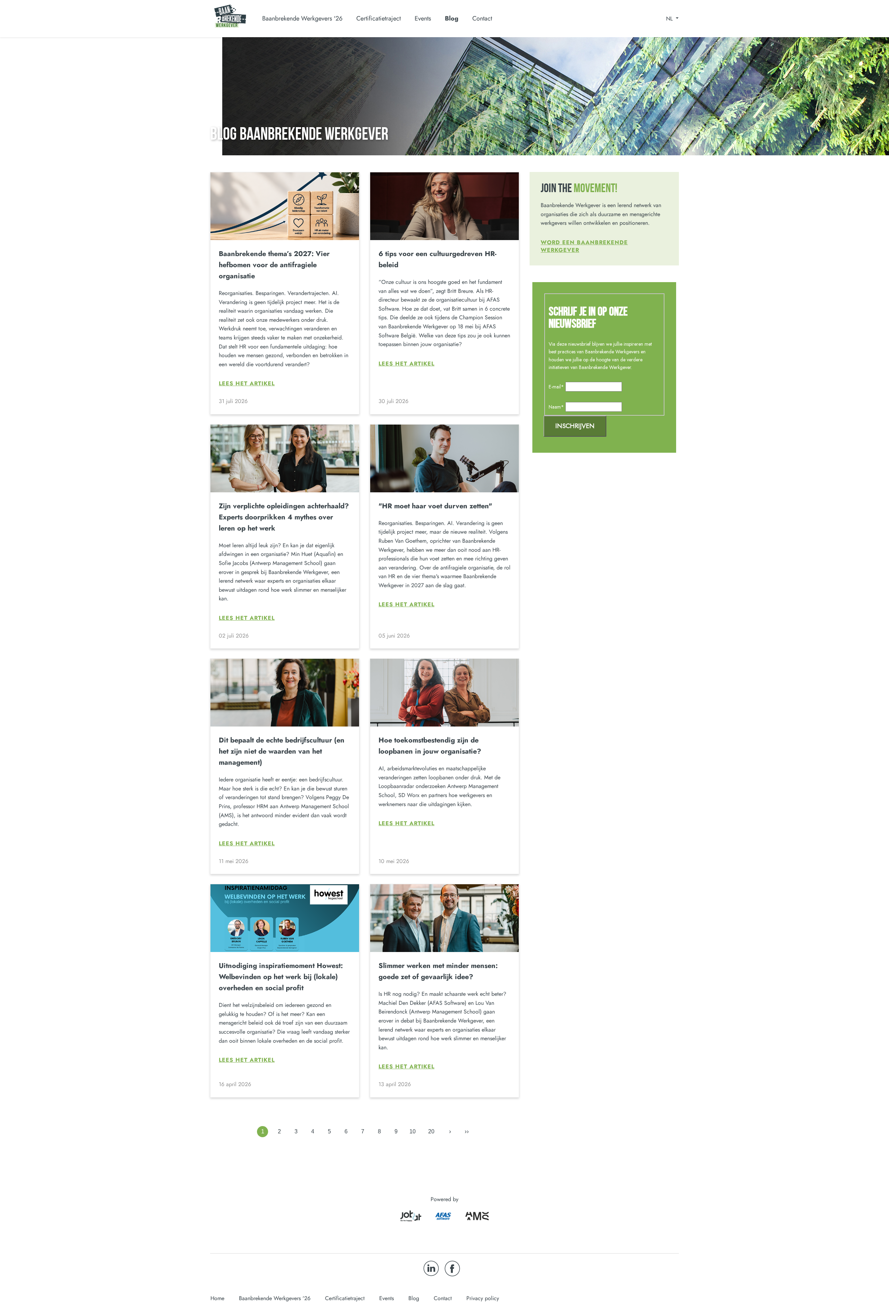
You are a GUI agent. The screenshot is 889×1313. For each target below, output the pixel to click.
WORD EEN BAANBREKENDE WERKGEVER (584, 246)
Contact (482, 18)
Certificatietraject (345, 1298)
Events (423, 18)
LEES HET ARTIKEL (247, 383)
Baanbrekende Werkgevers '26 (274, 1298)
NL (670, 19)
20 (431, 1131)
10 (412, 1131)
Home (217, 1298)
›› (467, 1131)
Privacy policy (482, 1298)
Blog (451, 18)
